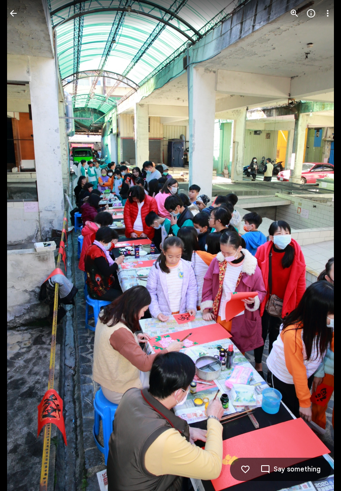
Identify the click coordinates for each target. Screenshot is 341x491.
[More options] (327, 13)
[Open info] (311, 13)
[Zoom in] (294, 13)
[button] (23, 245)
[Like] (245, 469)
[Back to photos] (13, 13)
